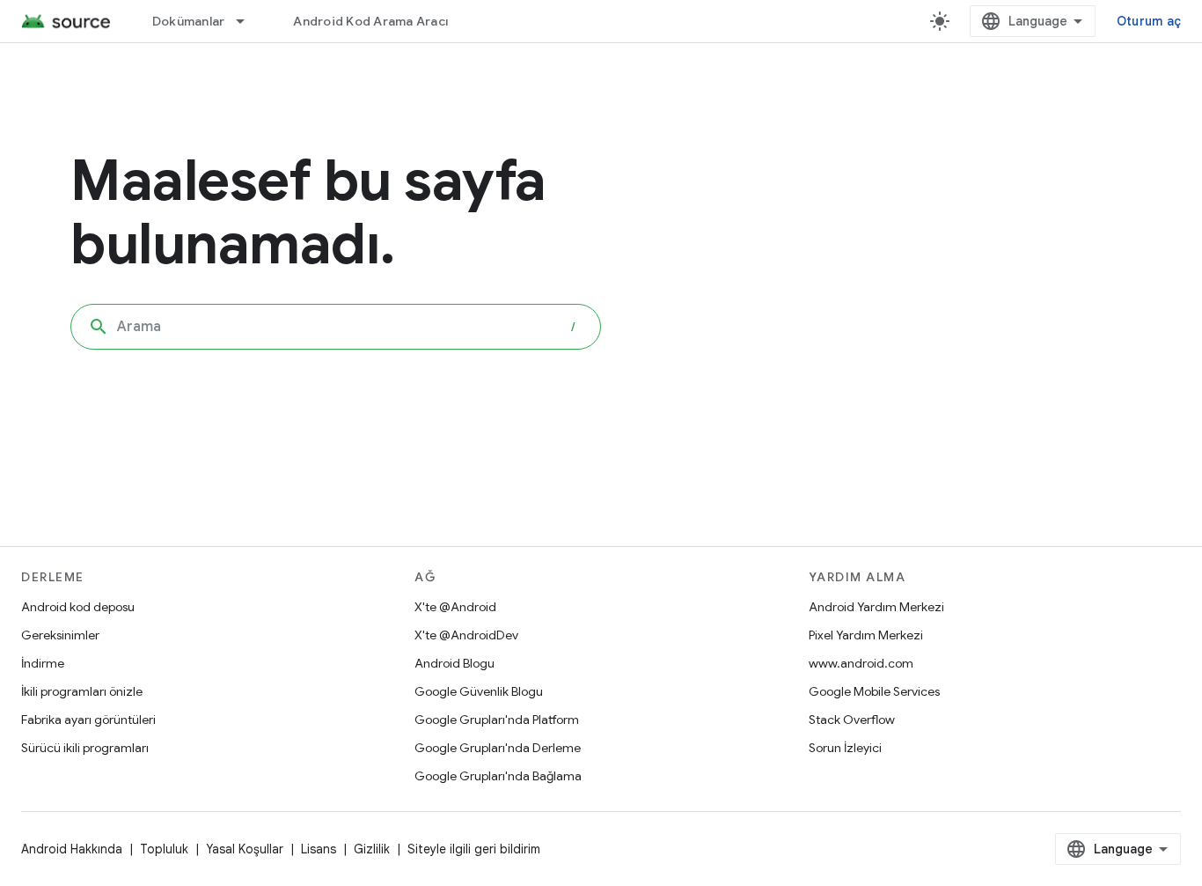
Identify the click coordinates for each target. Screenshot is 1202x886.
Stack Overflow (852, 719)
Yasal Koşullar (244, 849)
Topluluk (164, 849)
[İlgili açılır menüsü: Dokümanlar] (248, 21)
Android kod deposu (78, 607)
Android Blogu (454, 663)
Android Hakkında (71, 849)
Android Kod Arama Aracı (370, 21)
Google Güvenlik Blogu (478, 691)
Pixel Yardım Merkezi (866, 635)
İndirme (42, 663)
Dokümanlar (188, 21)
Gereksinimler (60, 635)
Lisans (318, 849)
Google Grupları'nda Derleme (497, 748)
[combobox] (335, 327)
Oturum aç (1149, 21)
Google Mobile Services (874, 691)
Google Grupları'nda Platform (496, 719)
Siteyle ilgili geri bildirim (473, 849)
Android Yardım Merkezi (876, 607)
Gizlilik (372, 849)
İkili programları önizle (82, 691)
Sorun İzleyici (845, 748)
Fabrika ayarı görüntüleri (88, 719)
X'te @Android (455, 607)
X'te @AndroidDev (466, 635)
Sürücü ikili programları (85, 748)
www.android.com (861, 663)
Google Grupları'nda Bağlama (498, 776)
